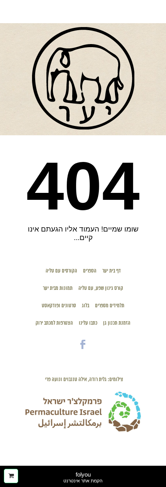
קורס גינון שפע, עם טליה (100, 288)
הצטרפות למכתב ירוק (54, 323)
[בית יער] (83, 127)
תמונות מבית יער (58, 288)
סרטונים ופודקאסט (59, 306)
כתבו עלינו (88, 323)
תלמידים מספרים (109, 306)
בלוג (85, 306)
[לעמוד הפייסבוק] (83, 351)
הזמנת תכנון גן (116, 323)
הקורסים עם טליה (61, 271)
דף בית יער (111, 271)
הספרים (90, 271)
